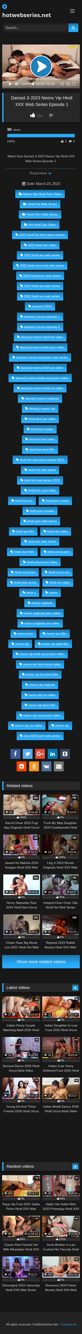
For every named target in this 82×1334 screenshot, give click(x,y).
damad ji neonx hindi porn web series (42, 357)
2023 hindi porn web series (42, 276)
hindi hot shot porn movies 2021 (42, 460)
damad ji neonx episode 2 (42, 327)
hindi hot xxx (23, 500)
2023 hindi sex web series (42, 286)
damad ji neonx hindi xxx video (42, 388)
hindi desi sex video (42, 419)
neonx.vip (62, 725)
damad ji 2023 (42, 306)
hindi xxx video (59, 582)
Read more (39, 173)
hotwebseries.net (26, 15)
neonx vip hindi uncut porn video (41, 654)
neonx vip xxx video (28, 725)
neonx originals (41, 603)
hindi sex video (57, 531)
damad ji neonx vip (42, 408)
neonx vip (22, 644)
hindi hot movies (42, 429)
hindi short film (24, 551)
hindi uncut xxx (59, 572)
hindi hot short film (42, 449)
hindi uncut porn (58, 551)
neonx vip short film (41, 705)
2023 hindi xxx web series (42, 296)
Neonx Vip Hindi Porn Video (42, 194)
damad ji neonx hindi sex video (42, 367)
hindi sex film (25, 531)
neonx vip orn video (42, 695)
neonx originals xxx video (41, 623)
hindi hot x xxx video (42, 490)
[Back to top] (68, 1321)
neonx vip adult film (55, 644)
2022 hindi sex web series (42, 255)
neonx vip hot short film (42, 674)
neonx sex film (56, 633)
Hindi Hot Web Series (42, 204)
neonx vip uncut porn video (42, 715)
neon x (31, 592)
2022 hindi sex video (42, 245)
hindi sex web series (42, 541)
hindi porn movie (57, 500)
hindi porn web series (42, 521)
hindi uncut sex (25, 572)
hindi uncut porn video (42, 562)
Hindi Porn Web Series (42, 214)
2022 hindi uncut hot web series (42, 265)
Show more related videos (41, 961)
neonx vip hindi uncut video (42, 664)
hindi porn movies (42, 511)
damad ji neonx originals (42, 398)
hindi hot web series (42, 470)
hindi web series (25, 582)
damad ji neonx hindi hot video (42, 337)
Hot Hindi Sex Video (42, 224)
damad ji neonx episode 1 (42, 316)
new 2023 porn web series (42, 736)
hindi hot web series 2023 (42, 480)
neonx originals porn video (42, 613)
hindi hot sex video (42, 439)
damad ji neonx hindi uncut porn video (42, 378)
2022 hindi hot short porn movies (42, 234)
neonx (53, 592)
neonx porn (25, 633)
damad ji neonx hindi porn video (42, 347)
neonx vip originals (42, 684)
